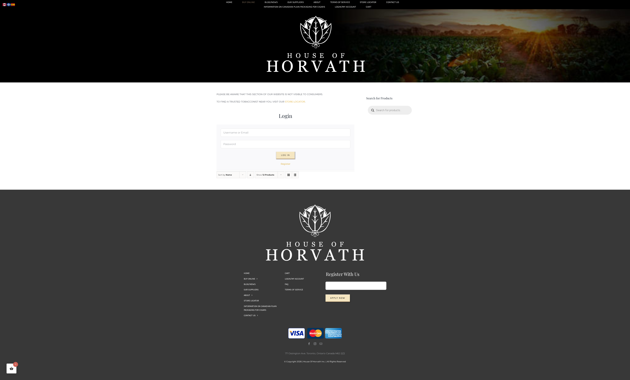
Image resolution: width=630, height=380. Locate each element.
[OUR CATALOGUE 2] (316, 16)
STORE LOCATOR (295, 101)
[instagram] (315, 343)
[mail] (321, 343)
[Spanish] (13, 4)
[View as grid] (288, 175)
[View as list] (295, 175)
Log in (285, 155)
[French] (9, 4)
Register (285, 163)
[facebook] (309, 343)
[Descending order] (250, 175)
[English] (4, 4)
